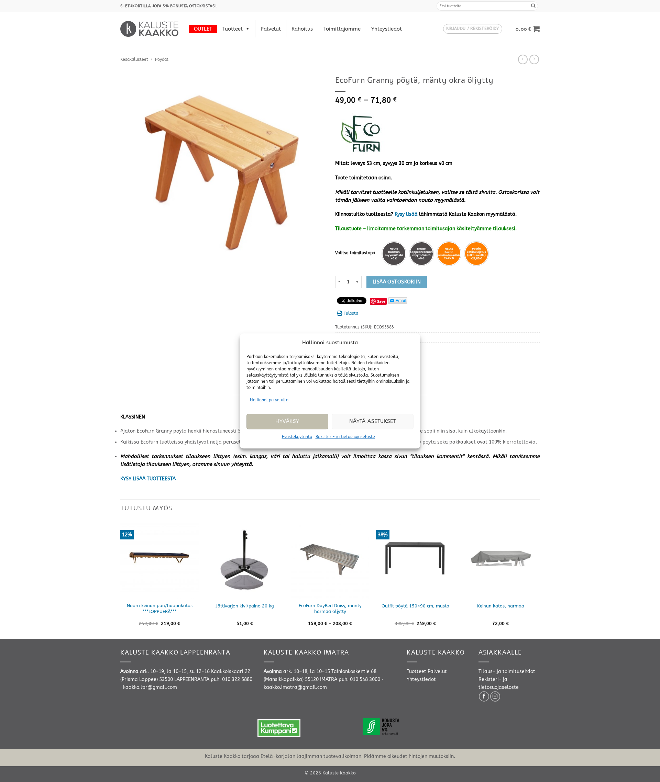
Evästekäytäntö (297, 436)
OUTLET (203, 29)
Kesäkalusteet (134, 59)
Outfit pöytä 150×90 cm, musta (415, 605)
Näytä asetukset (372, 421)
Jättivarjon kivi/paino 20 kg (245, 605)
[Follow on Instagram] (495, 696)
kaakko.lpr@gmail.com (150, 687)
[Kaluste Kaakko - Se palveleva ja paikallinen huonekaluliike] (149, 29)
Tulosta (351, 313)
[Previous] (121, 579)
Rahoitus (302, 29)
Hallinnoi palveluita (269, 400)
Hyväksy (287, 421)
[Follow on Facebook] (484, 696)
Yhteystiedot (386, 29)
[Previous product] (534, 59)
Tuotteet (232, 29)
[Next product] (523, 59)
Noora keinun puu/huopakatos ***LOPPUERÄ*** (159, 608)
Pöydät (161, 59)
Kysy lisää (406, 214)
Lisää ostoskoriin (397, 282)
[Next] (539, 579)
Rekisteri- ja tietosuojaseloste (345, 436)
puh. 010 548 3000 (359, 679)
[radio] (394, 254)
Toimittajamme (342, 29)
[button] (472, 29)
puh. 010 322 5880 (231, 679)
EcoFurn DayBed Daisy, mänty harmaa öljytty (330, 608)
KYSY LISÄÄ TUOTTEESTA (148, 479)
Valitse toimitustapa (355, 253)
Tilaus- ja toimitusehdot (506, 671)
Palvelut (271, 29)
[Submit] (533, 6)
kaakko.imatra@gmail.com (295, 687)
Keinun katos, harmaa (500, 605)
